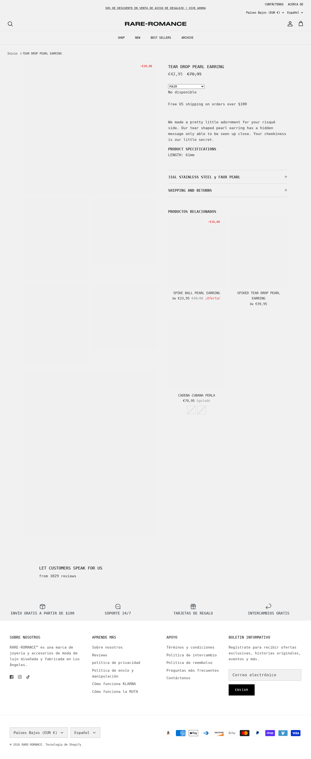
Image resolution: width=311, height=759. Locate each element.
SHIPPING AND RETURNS (190, 190)
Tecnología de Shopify (63, 744)
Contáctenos (178, 678)
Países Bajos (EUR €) (263, 12)
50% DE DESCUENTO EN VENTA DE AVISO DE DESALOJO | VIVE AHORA (155, 8)
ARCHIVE (187, 37)
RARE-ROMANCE (32, 744)
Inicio (12, 53)
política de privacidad (116, 662)
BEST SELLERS (161, 37)
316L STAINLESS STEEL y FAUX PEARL (204, 177)
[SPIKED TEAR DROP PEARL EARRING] (258, 252)
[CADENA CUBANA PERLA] (196, 354)
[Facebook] (11, 677)
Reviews (99, 655)
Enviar (241, 690)
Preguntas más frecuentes (192, 670)
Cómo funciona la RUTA (115, 691)
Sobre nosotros (107, 647)
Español (293, 12)
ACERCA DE (295, 4)
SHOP (121, 37)
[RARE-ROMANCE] (155, 24)
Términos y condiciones (190, 647)
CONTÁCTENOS (274, 4)
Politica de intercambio (191, 655)
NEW (137, 37)
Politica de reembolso (189, 662)
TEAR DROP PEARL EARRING (42, 53)
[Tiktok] (28, 677)
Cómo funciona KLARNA (114, 684)
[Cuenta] (289, 24)
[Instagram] (20, 677)
